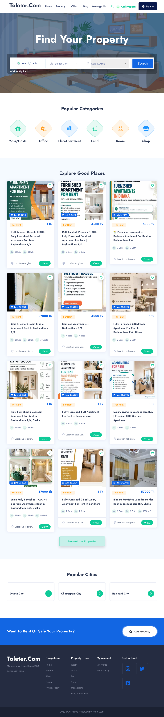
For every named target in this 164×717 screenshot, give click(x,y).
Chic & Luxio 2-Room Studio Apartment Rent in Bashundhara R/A (29, 328)
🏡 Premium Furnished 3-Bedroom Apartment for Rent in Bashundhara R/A (132, 236)
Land (73, 676)
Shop (73, 682)
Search (143, 63)
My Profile (102, 664)
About (48, 676)
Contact (49, 682)
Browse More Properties (82, 541)
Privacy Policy (52, 687)
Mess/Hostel (77, 687)
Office (74, 670)
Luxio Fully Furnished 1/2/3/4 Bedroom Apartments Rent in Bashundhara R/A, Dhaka (29, 504)
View (45, 263)
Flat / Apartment (79, 693)
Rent (24, 63)
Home (48, 664)
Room (74, 664)
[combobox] (67, 63)
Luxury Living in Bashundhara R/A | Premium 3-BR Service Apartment (133, 416)
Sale (35, 63)
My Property (103, 670)
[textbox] (67, 63)
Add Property (128, 6)
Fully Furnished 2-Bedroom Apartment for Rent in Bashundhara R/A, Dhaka (129, 328)
